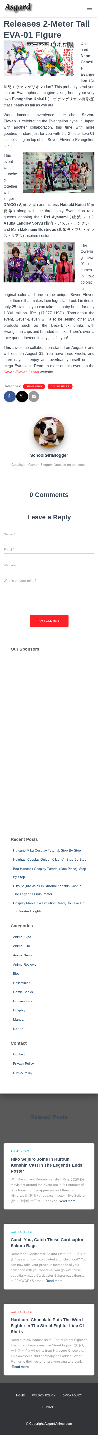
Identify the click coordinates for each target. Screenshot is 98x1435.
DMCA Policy (22, 1073)
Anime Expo (22, 937)
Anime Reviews (24, 964)
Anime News (34, 386)
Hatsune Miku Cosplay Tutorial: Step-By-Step (47, 850)
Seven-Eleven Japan (21, 372)
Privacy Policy (23, 1063)
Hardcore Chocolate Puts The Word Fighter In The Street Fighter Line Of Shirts (47, 1325)
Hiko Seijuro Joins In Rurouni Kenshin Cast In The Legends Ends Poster (46, 1165)
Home (20, 1395)
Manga (18, 1019)
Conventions (22, 1001)
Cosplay (19, 1010)
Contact (19, 1054)
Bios (16, 973)
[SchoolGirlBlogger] (49, 432)
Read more (67, 1201)
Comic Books (23, 992)
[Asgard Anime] (20, 8)
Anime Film (21, 946)
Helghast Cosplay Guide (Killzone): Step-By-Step (49, 859)
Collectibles (60, 386)
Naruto (18, 1029)
